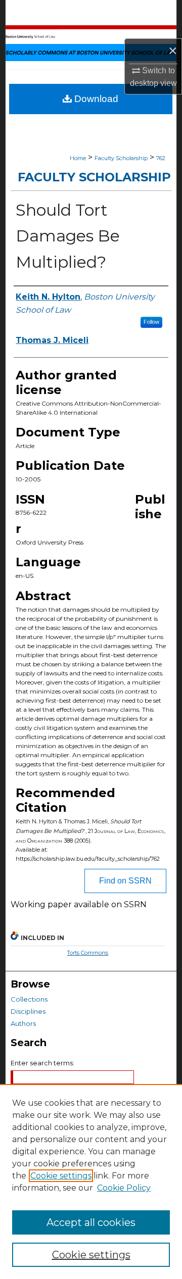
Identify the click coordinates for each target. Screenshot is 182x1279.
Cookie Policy (124, 1188)
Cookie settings (61, 1175)
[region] (91, 1181)
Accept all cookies (91, 1222)
